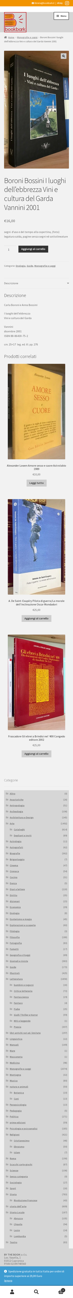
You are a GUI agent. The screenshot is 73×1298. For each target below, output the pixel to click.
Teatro (13, 1242)
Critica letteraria (23, 991)
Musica (14, 1080)
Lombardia (20, 1236)
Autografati (16, 847)
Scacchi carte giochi (21, 1164)
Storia (13, 1194)
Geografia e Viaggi (20, 955)
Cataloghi (19, 829)
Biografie (15, 853)
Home (11, 37)
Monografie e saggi (27, 37)
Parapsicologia (18, 1104)
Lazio (17, 1230)
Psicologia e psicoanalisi (23, 1128)
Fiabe (17, 1009)
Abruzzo (18, 1218)
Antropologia (17, 805)
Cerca (36, 1292)
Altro (12, 793)
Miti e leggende (22, 1020)
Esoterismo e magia (21, 919)
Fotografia (16, 943)
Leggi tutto (36, 483)
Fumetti (14, 949)
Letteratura (16, 979)
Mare (12, 1050)
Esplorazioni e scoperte (23, 925)
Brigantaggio (17, 859)
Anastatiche (16, 799)
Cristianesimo (21, 1140)
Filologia (14, 931)
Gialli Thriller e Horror (26, 1014)
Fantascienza (21, 997)
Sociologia (16, 1182)
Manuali (14, 1044)
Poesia (17, 1026)
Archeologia (16, 811)
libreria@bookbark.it (44, 3)
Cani (16, 1098)
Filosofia (15, 937)
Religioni (14, 1134)
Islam (17, 1152)
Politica (14, 1116)
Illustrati (15, 973)
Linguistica (16, 1038)
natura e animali (19, 1086)
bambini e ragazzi (24, 985)
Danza (13, 883)
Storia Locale (17, 1212)
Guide (30, 265)
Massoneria (16, 1056)
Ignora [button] (8, 1280)
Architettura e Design (21, 817)
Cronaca (14, 871)
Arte (12, 823)
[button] (63, 56)
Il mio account (12, 1292)
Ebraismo (19, 1146)
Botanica (19, 1092)
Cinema (14, 865)
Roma (13, 1158)
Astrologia (15, 841)
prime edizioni (18, 1122)
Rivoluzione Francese (25, 1200)
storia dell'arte (18, 1206)
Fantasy (18, 1003)
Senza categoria (19, 1176)
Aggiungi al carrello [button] (36, 618)
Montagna (15, 1074)
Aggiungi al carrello (33, 249)
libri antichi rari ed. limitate (25, 1032)
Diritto (13, 895)
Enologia (21, 265)
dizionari (15, 901)
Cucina (13, 877)
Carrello (56, 1288)
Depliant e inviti (23, 835)
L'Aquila (18, 1224)
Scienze (14, 1170)
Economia (15, 907)
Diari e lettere (17, 889)
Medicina (15, 1062)
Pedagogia (16, 1110)
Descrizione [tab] (11, 283)
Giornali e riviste (19, 961)
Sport (13, 1188)
